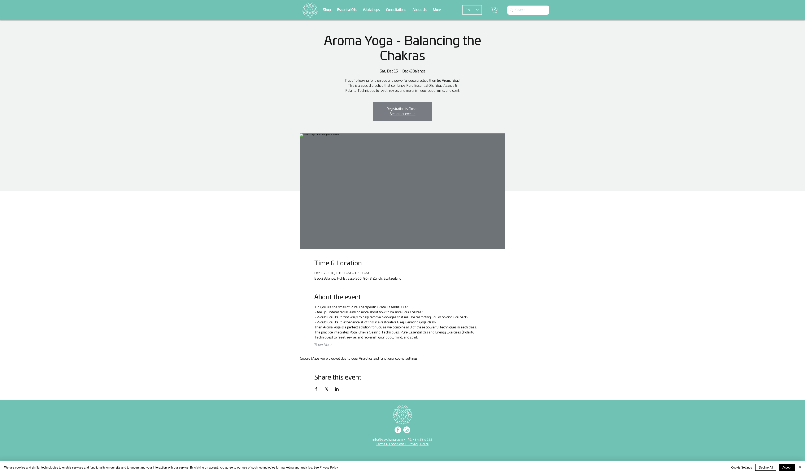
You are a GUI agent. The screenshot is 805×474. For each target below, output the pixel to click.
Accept (786, 467)
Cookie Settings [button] (741, 467)
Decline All (766, 467)
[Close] (799, 467)
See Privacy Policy (326, 467)
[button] (500, 442)
